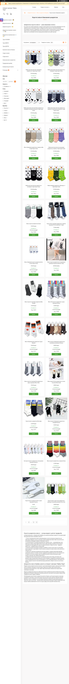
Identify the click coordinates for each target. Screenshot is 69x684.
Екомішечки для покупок (8, 66)
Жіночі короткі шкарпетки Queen (33, 223)
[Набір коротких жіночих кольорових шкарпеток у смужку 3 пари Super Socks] (56, 135)
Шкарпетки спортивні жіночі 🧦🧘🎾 (10, 35)
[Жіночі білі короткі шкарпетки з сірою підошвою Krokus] (56, 289)
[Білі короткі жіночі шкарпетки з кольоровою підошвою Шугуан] (34, 448)
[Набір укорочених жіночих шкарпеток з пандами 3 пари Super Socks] (56, 57)
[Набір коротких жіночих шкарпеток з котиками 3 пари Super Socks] (34, 173)
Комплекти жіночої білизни (9, 49)
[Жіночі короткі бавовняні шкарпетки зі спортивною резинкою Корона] (56, 329)
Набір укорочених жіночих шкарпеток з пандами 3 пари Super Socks (56, 70)
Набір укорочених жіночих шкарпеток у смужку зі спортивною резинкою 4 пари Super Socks (56, 109)
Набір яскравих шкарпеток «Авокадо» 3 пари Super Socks (56, 186)
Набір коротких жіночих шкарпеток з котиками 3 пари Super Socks (34, 186)
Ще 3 (5, 103)
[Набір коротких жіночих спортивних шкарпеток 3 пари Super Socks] (34, 57)
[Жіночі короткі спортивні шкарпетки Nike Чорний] (34, 289)
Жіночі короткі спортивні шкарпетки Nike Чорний (34, 302)
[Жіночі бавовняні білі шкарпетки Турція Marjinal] (34, 329)
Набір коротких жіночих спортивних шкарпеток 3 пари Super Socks (34, 70)
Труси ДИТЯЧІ (6, 46)
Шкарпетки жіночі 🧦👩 (8, 23)
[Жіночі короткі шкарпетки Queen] (34, 211)
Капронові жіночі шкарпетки (9, 60)
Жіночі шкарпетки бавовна (43, 12)
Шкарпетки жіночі (32, 12)
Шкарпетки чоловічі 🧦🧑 (8, 19)
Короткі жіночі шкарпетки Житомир (34, 421)
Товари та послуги (44, 7)
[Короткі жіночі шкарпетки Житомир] (34, 408)
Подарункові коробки (7, 63)
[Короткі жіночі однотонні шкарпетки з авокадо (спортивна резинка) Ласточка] (56, 488)
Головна (34, 7)
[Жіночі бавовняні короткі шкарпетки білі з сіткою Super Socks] (34, 249)
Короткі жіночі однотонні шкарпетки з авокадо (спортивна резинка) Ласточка (56, 501)
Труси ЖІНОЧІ (6, 43)
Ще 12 (5, 120)
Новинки (56, 7)
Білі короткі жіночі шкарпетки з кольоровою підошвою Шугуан (33, 461)
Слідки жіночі (6, 56)
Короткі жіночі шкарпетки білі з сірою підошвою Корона (33, 501)
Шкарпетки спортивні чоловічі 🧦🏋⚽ (9, 31)
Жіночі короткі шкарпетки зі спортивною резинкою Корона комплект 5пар (56, 263)
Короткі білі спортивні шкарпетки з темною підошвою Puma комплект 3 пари (56, 224)
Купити (33, 80)
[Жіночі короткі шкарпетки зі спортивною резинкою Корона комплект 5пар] (56, 249)
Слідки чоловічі (6, 53)
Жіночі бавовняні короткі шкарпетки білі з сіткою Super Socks (33, 263)
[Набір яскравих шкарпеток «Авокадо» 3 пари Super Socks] (56, 173)
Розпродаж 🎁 (6, 70)
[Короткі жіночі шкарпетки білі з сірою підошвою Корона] (34, 488)
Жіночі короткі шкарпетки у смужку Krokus (56, 460)
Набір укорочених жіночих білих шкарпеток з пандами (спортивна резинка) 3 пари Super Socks (34, 109)
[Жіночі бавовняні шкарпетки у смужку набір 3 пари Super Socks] (34, 135)
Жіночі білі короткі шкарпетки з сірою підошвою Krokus (56, 302)
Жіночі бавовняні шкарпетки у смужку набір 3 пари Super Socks (33, 148)
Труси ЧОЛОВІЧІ (6, 39)
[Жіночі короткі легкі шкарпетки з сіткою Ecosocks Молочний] (56, 369)
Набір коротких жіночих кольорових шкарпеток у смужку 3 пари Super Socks (56, 148)
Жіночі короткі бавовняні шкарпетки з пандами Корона (56, 422)
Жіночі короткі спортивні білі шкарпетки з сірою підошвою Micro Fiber (33, 382)
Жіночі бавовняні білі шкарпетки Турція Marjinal (33, 342)
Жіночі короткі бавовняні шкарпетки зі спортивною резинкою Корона (56, 342)
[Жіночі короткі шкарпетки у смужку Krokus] (56, 448)
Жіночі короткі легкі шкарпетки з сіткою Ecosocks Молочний (56, 382)
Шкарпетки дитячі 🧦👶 (8, 26)
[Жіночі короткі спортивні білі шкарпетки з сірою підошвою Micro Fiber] (34, 369)
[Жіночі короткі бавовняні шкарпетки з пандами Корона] (56, 408)
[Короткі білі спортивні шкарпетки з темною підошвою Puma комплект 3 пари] (56, 211)
